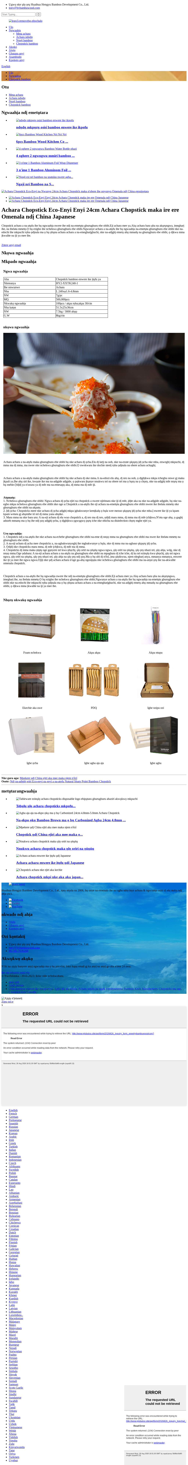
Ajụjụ (12, 50)
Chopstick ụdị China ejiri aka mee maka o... (49, 834)
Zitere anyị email (11, 245)
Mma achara (23, 33)
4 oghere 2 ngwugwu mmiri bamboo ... (45, 156)
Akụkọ (13, 46)
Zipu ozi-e (7, 1001)
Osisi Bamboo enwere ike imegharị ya (31, 988)
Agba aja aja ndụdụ (65, 988)
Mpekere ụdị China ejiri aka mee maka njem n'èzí (48, 778)
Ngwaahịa (15, 30)
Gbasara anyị (16, 53)
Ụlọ (11, 27)
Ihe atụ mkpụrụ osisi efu (15, 972)
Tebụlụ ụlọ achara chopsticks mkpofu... (46, 806)
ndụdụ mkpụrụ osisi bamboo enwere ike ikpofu (52, 127)
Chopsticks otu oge (170, 988)
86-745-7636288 (18, 950)
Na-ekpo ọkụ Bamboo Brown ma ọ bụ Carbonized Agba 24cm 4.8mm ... (71, 820)
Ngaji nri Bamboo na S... (35, 184)
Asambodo (15, 56)
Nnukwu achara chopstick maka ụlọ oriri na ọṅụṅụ (55, 848)
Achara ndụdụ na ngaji (91, 988)
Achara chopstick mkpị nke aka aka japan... (49, 877)
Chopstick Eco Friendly (22, 992)
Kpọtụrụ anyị (16, 60)
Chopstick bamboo (27, 43)
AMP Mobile (16, 985)
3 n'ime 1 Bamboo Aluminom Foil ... (43, 170)
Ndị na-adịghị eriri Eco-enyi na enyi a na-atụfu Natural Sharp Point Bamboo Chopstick (60, 781)
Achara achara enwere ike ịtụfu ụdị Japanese (50, 863)
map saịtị (14, 982)
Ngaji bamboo (24, 40)
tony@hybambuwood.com (24, 7)
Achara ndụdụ (24, 37)
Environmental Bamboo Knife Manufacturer (131, 988)
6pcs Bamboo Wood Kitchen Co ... (42, 141)
